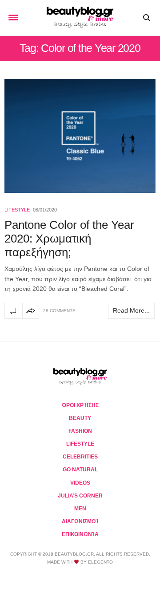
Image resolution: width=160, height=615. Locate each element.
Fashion (80, 431)
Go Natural (80, 469)
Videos (80, 483)
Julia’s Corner (80, 496)
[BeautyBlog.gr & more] (80, 18)
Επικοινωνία (80, 534)
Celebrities (80, 457)
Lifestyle (17, 209)
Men (80, 508)
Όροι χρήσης (80, 405)
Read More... (131, 310)
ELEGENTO (100, 562)
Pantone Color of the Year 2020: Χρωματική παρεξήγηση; (69, 238)
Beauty (80, 418)
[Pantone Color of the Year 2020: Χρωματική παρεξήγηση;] (80, 136)
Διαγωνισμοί (80, 521)
